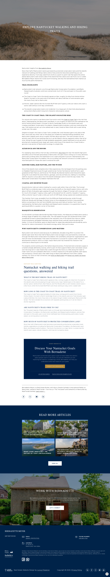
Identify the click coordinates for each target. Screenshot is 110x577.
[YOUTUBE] (99, 570)
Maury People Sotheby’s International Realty (39, 552)
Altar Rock (62, 153)
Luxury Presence (43, 570)
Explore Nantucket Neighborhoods (62, 374)
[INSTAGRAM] (95, 570)
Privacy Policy (77, 570)
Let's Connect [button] (55, 508)
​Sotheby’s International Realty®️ (30, 550)
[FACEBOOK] (91, 570)
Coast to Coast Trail (70, 119)
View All (55, 463)
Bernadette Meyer (45, 68)
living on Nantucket (57, 255)
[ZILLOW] (103, 570)
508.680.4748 (83, 538)
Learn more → (40, 391)
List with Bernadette (44, 374)
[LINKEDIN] (87, 570)
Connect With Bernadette (55, 366)
